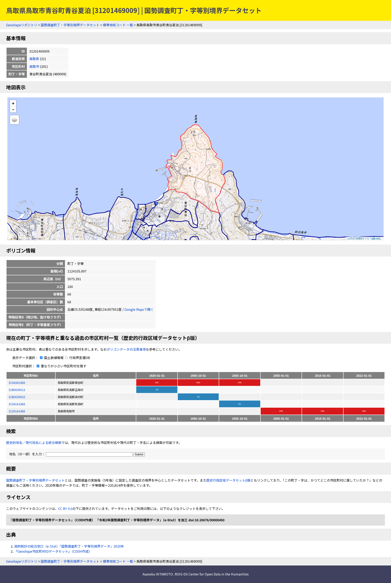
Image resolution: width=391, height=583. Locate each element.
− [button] (13, 109)
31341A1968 (17, 404)
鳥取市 (34, 66)
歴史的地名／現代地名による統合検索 (34, 442)
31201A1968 (17, 411)
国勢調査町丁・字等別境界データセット (70, 24)
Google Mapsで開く (139, 309)
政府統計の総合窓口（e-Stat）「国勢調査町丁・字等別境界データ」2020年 (69, 546)
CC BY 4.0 (65, 508)
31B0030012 (17, 390)
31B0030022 (17, 397)
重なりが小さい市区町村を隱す (63, 365)
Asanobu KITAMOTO (158, 574)
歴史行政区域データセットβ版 (228, 480)
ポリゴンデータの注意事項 (126, 349)
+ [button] (13, 103)
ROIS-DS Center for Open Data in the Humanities (212, 574)
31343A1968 (17, 382)
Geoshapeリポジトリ (21, 24)
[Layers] (14, 119)
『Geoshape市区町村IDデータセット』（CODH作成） (53, 551)
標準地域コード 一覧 (118, 24)
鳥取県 (34, 58)
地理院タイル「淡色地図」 (369, 238)
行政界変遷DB (79, 357)
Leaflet (350, 238)
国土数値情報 (53, 357)
